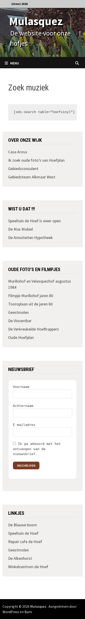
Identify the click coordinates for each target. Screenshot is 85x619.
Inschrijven (26, 465)
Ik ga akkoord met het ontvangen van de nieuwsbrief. (37, 449)
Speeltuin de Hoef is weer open (34, 220)
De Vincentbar (20, 320)
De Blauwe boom (22, 524)
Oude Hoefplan (21, 337)
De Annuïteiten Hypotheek (30, 237)
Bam (28, 612)
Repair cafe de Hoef (25, 541)
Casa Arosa (17, 151)
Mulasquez (36, 21)
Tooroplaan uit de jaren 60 (30, 304)
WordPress (10, 612)
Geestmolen (18, 312)
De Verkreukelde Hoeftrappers (33, 329)
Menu (14, 63)
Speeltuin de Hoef (23, 533)
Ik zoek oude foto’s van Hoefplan (36, 160)
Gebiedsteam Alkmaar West (31, 177)
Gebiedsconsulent (23, 168)
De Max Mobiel (20, 229)
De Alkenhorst (20, 558)
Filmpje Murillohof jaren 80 (30, 295)
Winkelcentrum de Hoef (28, 566)
